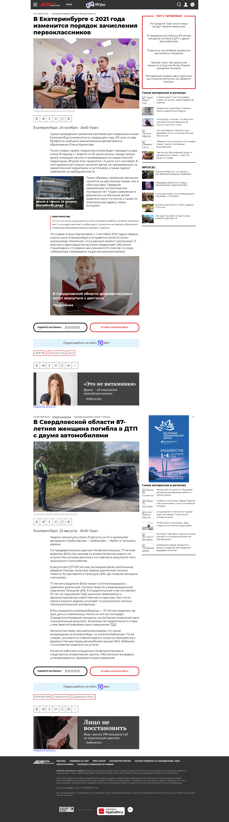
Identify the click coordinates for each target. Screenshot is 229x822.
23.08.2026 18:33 (41, 417)
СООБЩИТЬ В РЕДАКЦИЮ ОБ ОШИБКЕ (95, 764)
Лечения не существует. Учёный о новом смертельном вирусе (173, 109)
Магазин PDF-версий (120, 761)
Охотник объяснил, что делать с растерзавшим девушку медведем (173, 173)
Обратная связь (64, 764)
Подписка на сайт (79, 761)
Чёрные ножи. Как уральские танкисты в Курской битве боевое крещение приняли (169, 65)
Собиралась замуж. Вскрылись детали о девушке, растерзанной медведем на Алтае (173, 548)
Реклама (61, 761)
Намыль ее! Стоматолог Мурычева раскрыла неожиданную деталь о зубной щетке (174, 492)
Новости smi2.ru (44, 406)
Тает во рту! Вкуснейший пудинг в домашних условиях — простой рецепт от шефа (174, 155)
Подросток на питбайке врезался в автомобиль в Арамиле (169, 52)
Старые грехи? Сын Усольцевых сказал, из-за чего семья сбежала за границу (175, 100)
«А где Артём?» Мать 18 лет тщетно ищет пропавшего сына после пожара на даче (174, 514)
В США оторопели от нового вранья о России (174, 206)
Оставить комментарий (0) (114, 327)
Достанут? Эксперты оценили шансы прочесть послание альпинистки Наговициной (175, 537)
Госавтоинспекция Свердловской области (55, 514)
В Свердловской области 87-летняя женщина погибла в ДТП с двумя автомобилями (169, 38)
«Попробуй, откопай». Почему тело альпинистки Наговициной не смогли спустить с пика (174, 122)
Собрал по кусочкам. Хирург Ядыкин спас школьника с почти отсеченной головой (175, 503)
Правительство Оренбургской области (54, 110)
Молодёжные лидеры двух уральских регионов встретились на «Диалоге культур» (169, 79)
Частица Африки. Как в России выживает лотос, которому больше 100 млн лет (174, 133)
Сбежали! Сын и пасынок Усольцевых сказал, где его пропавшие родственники (176, 144)
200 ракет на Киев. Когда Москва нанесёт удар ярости (172, 217)
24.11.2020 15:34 (41, 13)
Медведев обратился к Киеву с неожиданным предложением (171, 184)
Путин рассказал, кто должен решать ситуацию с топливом (175, 195)
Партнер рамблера (85, 810)
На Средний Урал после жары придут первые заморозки (169, 25)
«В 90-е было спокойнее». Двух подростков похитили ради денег (174, 524)
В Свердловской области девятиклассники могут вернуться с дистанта (92, 296)
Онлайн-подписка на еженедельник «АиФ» (157, 761)
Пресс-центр (99, 761)
